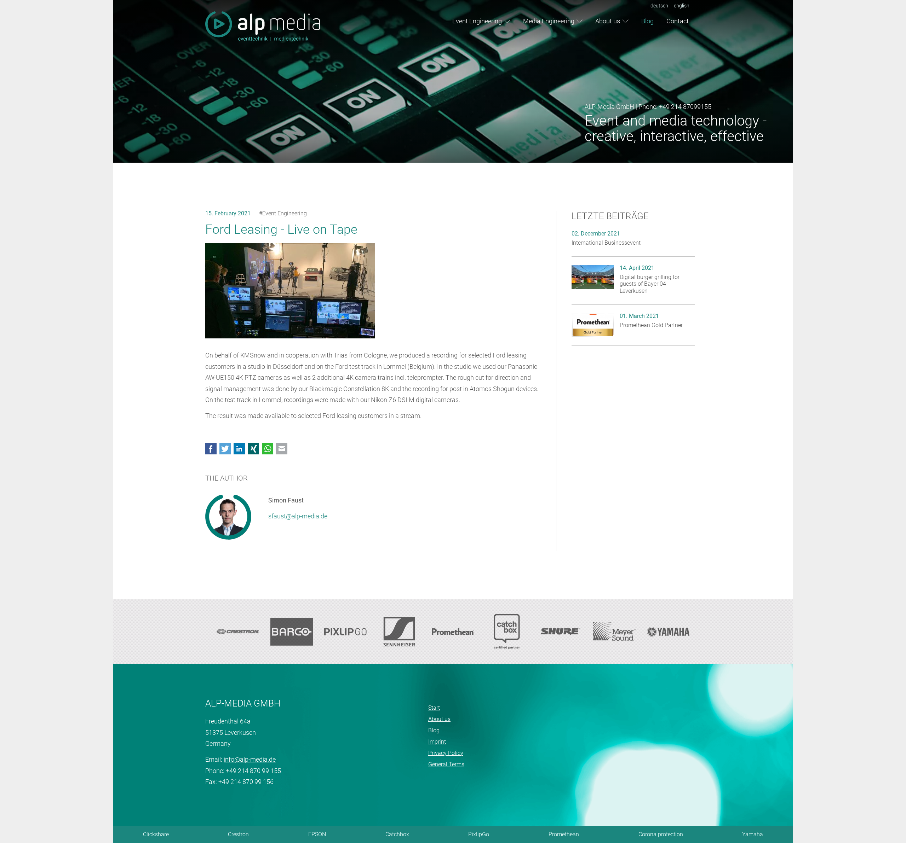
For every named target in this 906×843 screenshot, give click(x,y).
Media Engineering (548, 21)
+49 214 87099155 (685, 106)
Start (434, 707)
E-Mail (281, 448)
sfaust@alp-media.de (297, 516)
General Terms (446, 764)
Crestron (238, 834)
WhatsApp (267, 448)
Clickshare (156, 834)
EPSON (317, 834)
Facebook (211, 448)
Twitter (225, 448)
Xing (253, 448)
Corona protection (660, 834)
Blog (647, 21)
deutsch (659, 5)
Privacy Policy (445, 753)
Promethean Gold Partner (651, 325)
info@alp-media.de (250, 759)
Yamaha (752, 834)
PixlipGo (478, 834)
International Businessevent (606, 242)
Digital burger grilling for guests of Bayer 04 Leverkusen (650, 284)
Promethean (564, 834)
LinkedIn (239, 448)
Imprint (437, 741)
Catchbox (397, 834)
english (681, 5)
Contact (677, 21)
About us (607, 21)
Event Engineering (477, 21)
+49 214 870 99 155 (253, 770)
